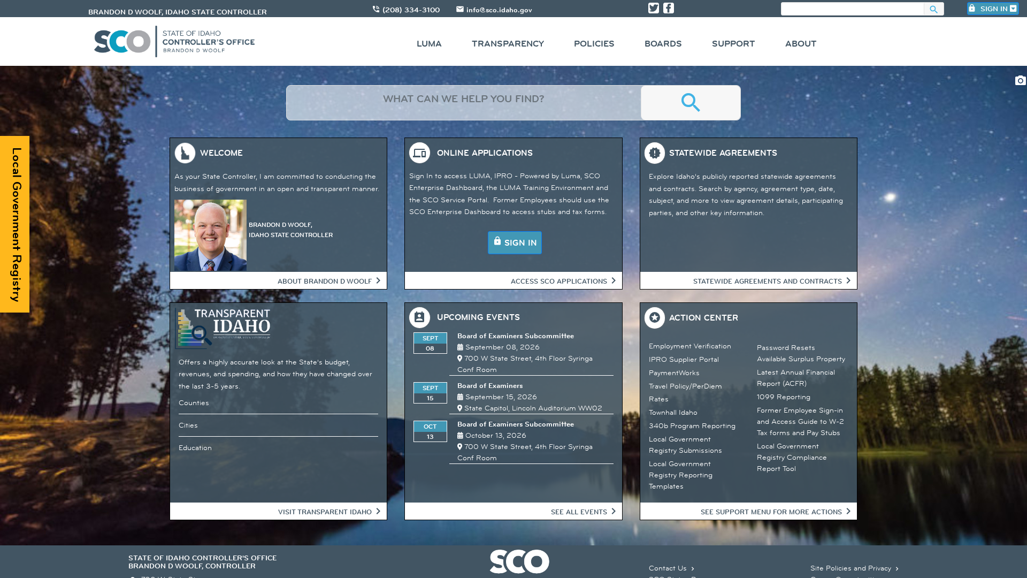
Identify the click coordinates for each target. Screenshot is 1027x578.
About (801, 43)
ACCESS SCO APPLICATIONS (559, 281)
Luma (429, 43)
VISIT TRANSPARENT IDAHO (325, 511)
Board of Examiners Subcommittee (515, 335)
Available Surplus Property (801, 358)
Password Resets (786, 347)
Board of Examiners (490, 385)
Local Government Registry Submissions (685, 444)
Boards (663, 43)
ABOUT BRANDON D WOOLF (325, 281)
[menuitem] (429, 45)
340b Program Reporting (692, 425)
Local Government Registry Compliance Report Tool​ (792, 457)
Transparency (508, 43)
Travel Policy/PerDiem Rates (685, 392)
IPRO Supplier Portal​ (684, 359)
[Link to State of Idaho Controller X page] (653, 8)
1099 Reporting (783, 396)
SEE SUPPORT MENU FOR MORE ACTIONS (771, 511)
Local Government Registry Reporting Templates (680, 475)
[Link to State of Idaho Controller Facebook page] (668, 8)
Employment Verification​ (690, 346)
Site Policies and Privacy (855, 568)
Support (733, 43)
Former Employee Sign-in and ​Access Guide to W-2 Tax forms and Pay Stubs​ (800, 421)
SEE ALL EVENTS (579, 511)
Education (195, 447)
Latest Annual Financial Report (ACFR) (796, 377)
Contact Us (672, 568)
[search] (464, 103)
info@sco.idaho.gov (499, 9)
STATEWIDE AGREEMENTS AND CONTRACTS (767, 281)
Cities (188, 425)
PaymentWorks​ (674, 372)
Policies (594, 43)
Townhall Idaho (673, 412)
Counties (194, 402)
